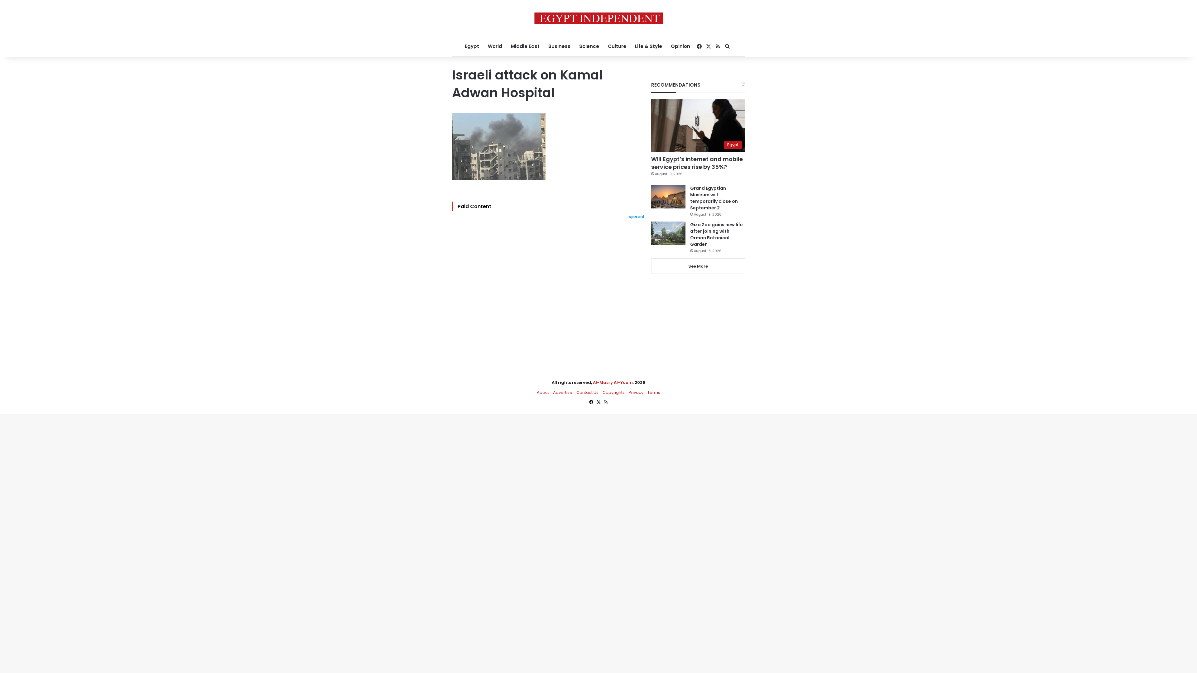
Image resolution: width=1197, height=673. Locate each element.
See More (698, 266)
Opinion (680, 46)
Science (589, 46)
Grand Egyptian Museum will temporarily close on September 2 (714, 198)
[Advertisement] (549, 287)
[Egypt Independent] (598, 18)
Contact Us (587, 392)
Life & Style (648, 46)
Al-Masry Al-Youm (613, 382)
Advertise (562, 392)
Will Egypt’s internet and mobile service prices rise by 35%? (697, 163)
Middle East (525, 46)
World (495, 46)
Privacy (636, 392)
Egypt (472, 46)
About (543, 392)
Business (559, 46)
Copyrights (614, 392)
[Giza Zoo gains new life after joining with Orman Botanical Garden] (668, 233)
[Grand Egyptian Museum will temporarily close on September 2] (668, 196)
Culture (617, 46)
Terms (653, 392)
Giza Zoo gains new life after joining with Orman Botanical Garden (716, 234)
